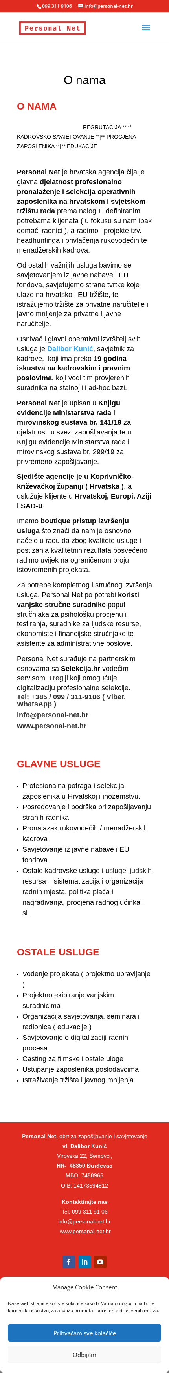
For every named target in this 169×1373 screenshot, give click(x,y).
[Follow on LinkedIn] (84, 1262)
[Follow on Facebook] (68, 1262)
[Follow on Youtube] (100, 1262)
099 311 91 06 (90, 1211)
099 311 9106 (57, 6)
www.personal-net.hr (51, 726)
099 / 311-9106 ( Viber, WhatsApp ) (71, 700)
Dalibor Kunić (70, 349)
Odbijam (84, 1354)
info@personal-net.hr (52, 715)
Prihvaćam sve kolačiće (84, 1333)
